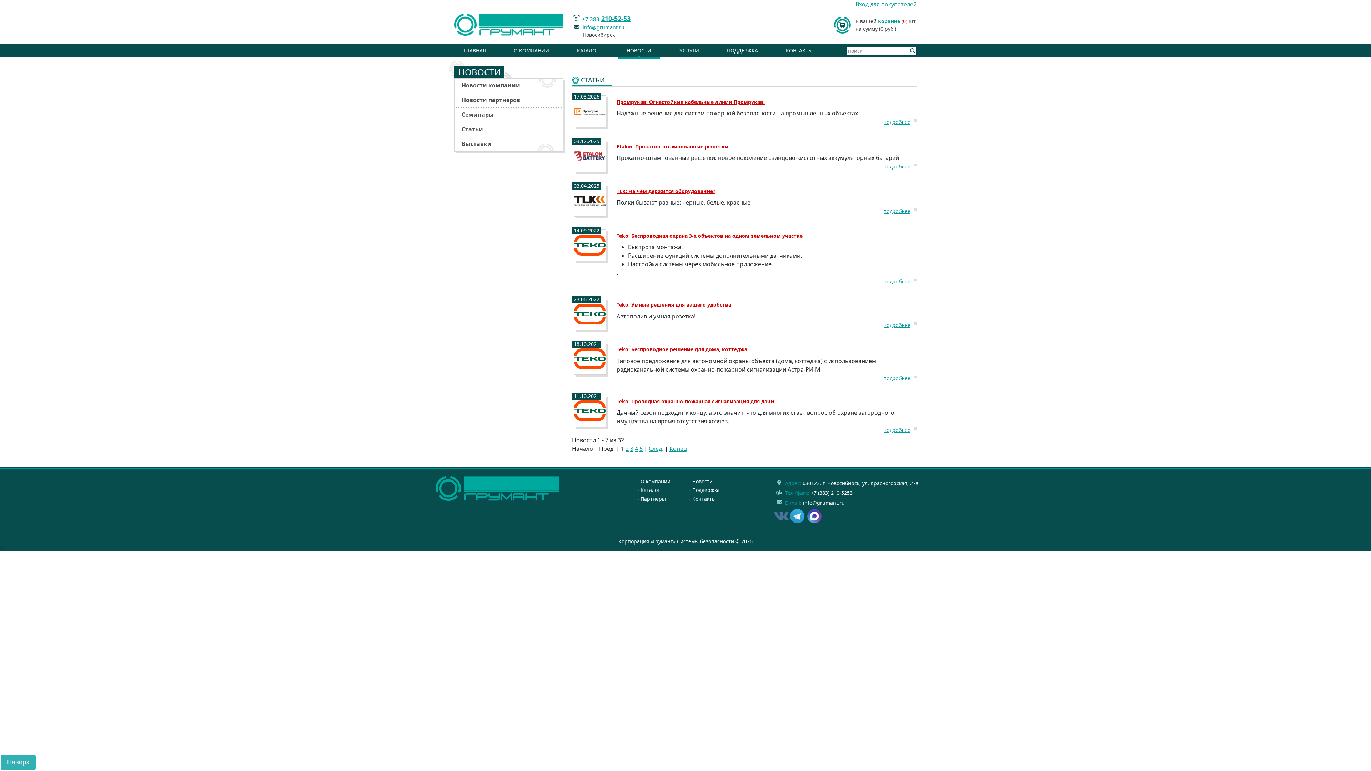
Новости (639, 50)
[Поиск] (912, 51)
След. (656, 449)
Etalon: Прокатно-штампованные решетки (672, 146)
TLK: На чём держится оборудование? (666, 191)
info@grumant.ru (603, 27)
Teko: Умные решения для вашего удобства (674, 304)
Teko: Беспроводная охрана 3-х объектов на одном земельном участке (710, 235)
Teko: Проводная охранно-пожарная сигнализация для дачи (695, 401)
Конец (678, 449)
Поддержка (742, 50)
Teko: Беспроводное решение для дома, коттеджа (682, 349)
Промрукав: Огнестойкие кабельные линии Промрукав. (691, 102)
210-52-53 (616, 18)
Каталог (588, 50)
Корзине (889, 21)
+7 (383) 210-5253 (832, 492)
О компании (531, 50)
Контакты (799, 50)
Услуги (689, 50)
